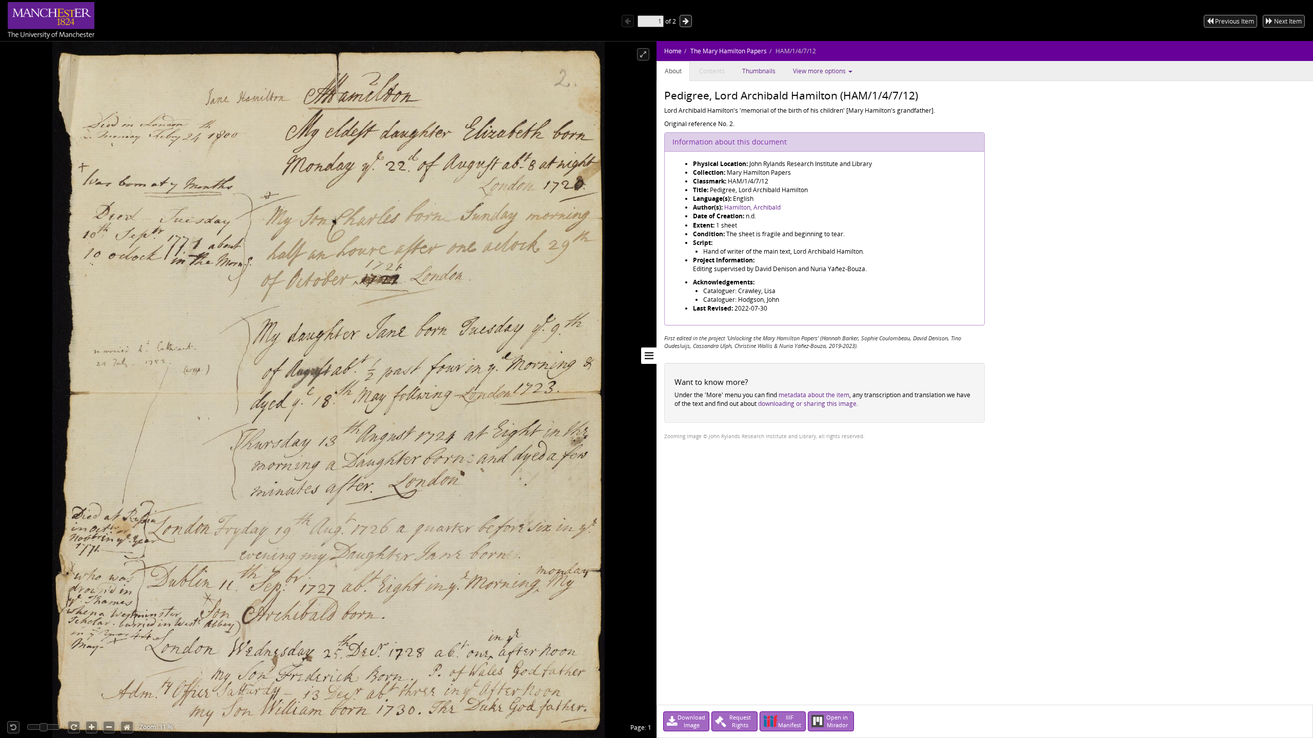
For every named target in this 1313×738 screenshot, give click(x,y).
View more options (820, 71)
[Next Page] (686, 21)
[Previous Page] (628, 21)
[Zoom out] (109, 727)
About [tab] (673, 71)
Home (673, 51)
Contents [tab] (712, 71)
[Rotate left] (13, 727)
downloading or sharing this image (807, 403)
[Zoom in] (91, 727)
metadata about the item (814, 395)
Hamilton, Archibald (752, 207)
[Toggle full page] (643, 54)
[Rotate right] (74, 727)
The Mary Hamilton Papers (728, 51)
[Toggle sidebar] (648, 355)
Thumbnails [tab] (758, 71)
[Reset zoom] (127, 727)
